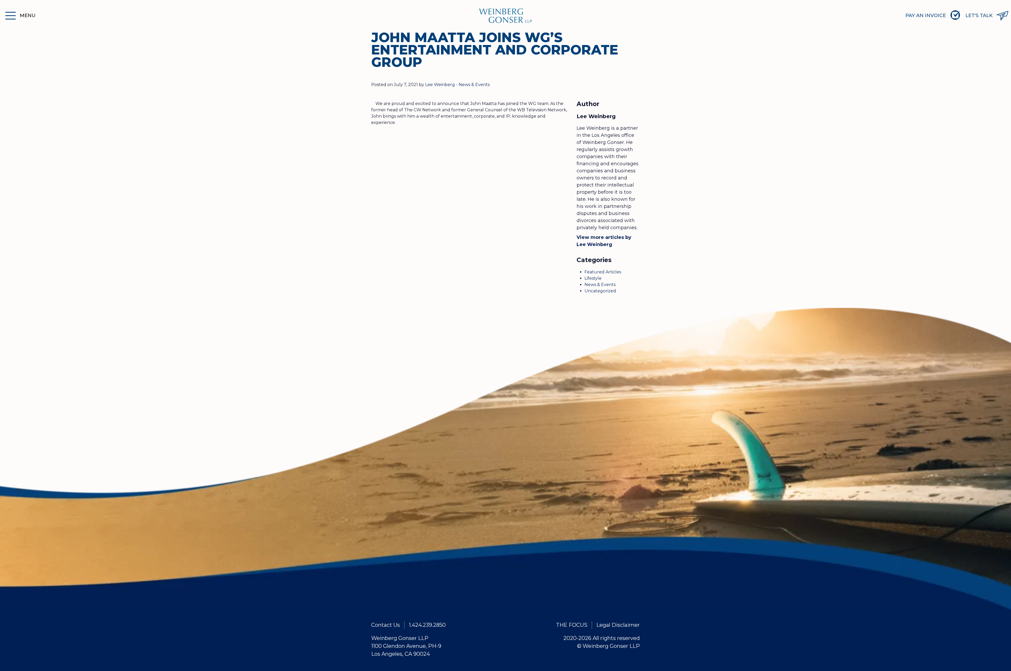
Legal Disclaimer (618, 625)
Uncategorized (600, 290)
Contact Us (385, 625)
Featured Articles (602, 271)
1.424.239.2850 (427, 625)
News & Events (474, 84)
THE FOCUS (571, 625)
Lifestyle (593, 278)
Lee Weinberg (440, 84)
